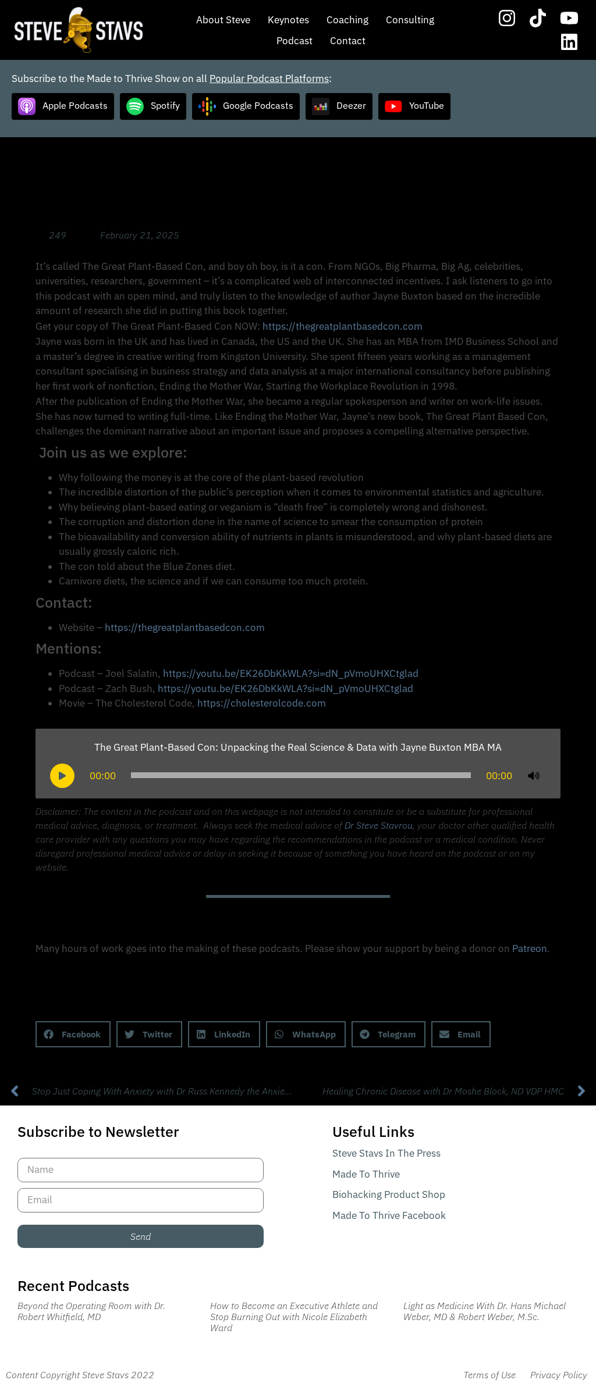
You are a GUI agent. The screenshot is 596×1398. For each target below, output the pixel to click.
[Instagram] (507, 18)
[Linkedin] (569, 42)
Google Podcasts (258, 105)
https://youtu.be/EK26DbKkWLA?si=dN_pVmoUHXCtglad (290, 673)
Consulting (410, 19)
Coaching (347, 19)
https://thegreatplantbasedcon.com (342, 326)
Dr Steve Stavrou (379, 825)
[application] (298, 775)
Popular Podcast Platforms (269, 78)
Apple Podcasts (75, 105)
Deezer (351, 105)
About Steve (223, 19)
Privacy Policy (558, 1375)
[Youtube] (569, 18)
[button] (73, 1034)
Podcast (294, 40)
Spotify (165, 105)
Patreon (529, 948)
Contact (348, 40)
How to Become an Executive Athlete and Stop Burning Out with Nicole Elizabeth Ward (294, 1316)
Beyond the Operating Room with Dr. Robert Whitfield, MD (91, 1311)
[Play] (62, 776)
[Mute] (534, 776)
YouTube (426, 105)
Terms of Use (489, 1375)
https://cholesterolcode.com (261, 703)
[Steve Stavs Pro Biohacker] (79, 30)
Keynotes (288, 19)
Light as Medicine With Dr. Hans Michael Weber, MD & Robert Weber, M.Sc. (484, 1311)
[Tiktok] (538, 18)
